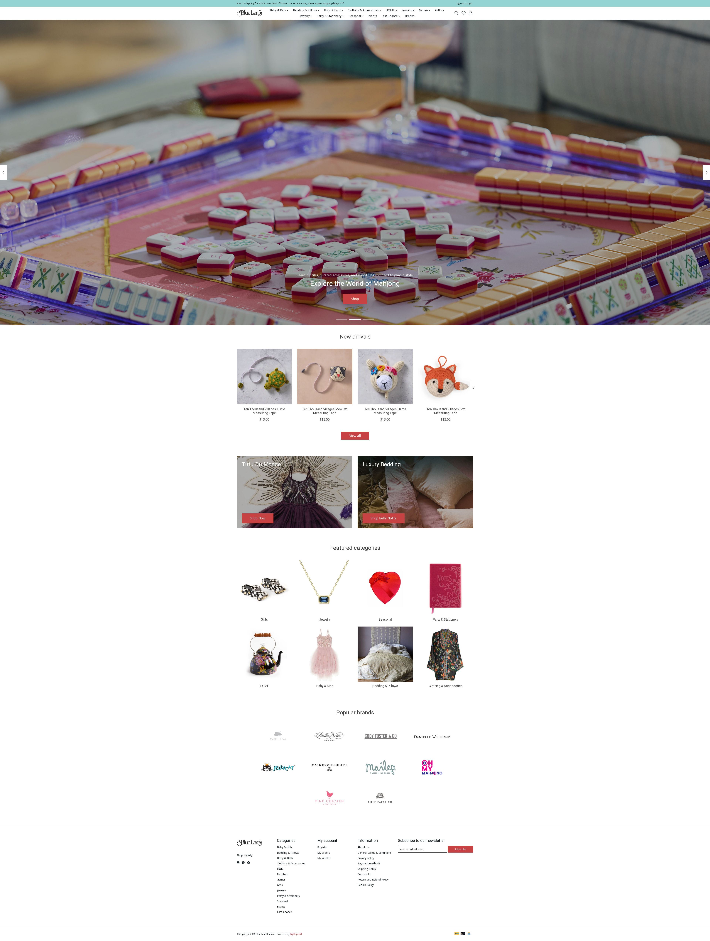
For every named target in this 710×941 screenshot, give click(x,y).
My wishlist (324, 858)
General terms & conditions (374, 852)
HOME (264, 686)
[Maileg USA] (381, 768)
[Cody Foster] (381, 737)
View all (355, 435)
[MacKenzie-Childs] (329, 768)
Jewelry (324, 619)
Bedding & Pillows (385, 686)
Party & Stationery (445, 619)
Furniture (408, 10)
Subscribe (460, 849)
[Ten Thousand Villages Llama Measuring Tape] (385, 376)
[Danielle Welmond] (432, 737)
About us (363, 847)
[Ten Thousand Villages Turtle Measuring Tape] (264, 376)
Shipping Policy (367, 869)
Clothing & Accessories (446, 686)
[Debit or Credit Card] (463, 934)
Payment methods (369, 863)
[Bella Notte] (329, 737)
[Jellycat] (278, 768)
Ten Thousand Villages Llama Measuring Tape (385, 411)
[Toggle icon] (456, 13)
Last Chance (284, 912)
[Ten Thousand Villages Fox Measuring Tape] (445, 376)
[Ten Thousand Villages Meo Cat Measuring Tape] (324, 376)
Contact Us (364, 874)
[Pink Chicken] (329, 799)
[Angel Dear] (278, 737)
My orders (323, 852)
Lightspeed (296, 934)
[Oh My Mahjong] (432, 768)
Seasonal (385, 619)
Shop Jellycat (355, 299)
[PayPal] (456, 934)
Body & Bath (285, 858)
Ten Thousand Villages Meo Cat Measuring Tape (324, 411)
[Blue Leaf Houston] (250, 13)
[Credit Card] (469, 934)
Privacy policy (366, 858)
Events (372, 16)
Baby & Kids (324, 686)
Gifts (264, 619)
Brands (410, 16)
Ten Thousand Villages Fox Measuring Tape (446, 411)
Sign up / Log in (464, 3)
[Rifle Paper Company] (381, 799)
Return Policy (366, 885)
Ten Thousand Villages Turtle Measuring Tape (264, 411)
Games (281, 879)
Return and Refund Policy (373, 879)
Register (322, 847)
